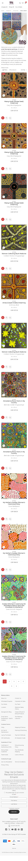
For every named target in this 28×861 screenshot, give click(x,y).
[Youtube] (13, 829)
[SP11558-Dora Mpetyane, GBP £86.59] (14, 537)
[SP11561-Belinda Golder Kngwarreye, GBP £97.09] (14, 435)
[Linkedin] (22, 829)
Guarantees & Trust (6, 742)
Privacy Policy (5, 765)
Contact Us (18, 698)
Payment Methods (20, 735)
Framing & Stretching (21, 730)
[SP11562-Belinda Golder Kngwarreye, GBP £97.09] (14, 384)
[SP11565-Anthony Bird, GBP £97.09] (14, 286)
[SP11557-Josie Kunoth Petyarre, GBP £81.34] (14, 587)
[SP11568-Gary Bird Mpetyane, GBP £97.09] (14, 136)
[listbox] (22, 70)
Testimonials (4, 754)
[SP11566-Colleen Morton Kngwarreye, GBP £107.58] (14, 237)
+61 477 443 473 (21, 821)
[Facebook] (16, 829)
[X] (10, 829)
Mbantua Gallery (5, 695)
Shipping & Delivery (20, 727)
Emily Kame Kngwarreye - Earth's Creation (7, 718)
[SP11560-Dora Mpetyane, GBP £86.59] (14, 486)
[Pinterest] (19, 829)
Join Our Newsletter (6, 762)
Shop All (11, 7)
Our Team (17, 704)
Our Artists (18, 7)
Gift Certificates (5, 738)
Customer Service (5, 724)
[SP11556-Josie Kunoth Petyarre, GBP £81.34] (14, 640)
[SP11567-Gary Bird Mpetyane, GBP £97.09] (14, 186)
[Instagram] (6, 829)
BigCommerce (22, 852)
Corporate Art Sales (20, 701)
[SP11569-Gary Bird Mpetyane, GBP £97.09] (14, 85)
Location (3, 707)
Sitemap (14, 848)
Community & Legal (6, 759)
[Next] (16, 686)
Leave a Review (19, 754)
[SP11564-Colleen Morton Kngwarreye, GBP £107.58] (14, 335)
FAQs (2, 727)
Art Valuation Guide (20, 738)
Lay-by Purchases (6, 735)
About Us (3, 698)
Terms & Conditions (20, 762)
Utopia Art (4, 7)
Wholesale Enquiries (6, 701)
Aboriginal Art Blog (6, 712)
